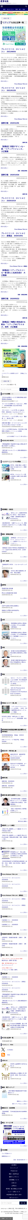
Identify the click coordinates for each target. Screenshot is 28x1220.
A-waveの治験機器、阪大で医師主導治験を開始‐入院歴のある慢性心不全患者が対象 (18, 1025)
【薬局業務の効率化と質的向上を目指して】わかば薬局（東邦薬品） (18, 625)
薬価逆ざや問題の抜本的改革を (10, 610)
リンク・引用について (14, 1191)
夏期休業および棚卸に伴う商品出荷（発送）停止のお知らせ (18, 1075)
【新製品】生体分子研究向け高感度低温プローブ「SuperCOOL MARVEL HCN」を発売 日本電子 (14, 549)
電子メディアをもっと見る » (19, 1103)
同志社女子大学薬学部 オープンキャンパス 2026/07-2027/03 (18, 765)
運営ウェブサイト (14, 1176)
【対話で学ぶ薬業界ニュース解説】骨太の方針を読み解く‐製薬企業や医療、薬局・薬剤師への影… (14, 837)
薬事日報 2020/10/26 (10, 175)
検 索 (23, 389)
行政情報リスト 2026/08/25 (10, 924)
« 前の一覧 (6, 18)
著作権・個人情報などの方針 (14, 1188)
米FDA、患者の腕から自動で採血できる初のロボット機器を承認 (18, 466)
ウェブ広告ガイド (7, 1153)
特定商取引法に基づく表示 (14, 1194)
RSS (8, 1055)
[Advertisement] (14, 497)
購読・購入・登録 (20, 9)
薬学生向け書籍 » (22, 821)
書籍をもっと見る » (22, 1101)
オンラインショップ (7, 965)
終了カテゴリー (14, 1197)
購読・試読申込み (14, 1174)
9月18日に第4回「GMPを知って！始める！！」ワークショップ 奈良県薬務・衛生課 (14, 718)
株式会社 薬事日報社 (14, 1211)
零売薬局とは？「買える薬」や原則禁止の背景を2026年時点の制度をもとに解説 (18, 853)
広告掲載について (14, 1179)
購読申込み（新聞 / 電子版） (10, 960)
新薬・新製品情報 (22, 170)
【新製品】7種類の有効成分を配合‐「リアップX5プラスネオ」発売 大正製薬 (13, 324)
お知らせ (14, 1182)
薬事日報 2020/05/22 (10, 299)
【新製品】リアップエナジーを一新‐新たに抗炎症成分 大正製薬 (13, 272)
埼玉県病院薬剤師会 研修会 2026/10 (13, 735)
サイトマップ (14, 1168)
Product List (14, 1171)
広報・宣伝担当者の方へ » (20, 1159)
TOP (3, 1218)
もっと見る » (23, 457)
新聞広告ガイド (6, 1156)
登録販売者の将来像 (7, 588)
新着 (4, 9)
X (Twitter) (10, 1049)
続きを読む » (4, 81)
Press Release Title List (20, 84)
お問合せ (14, 1185)
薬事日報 (24, 142)
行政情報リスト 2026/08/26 (10, 920)
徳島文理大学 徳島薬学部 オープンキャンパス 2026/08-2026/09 (18, 756)
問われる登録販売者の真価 (9, 593)
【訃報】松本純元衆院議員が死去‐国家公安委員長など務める (18, 652)
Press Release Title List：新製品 (18, 266)
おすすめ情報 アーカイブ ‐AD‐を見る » (17, 436)
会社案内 (14, 1165)
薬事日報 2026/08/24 (8, 785)
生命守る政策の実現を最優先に (10, 605)
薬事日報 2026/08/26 (8, 781)
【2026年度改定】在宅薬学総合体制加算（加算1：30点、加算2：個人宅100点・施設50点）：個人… (14, 863)
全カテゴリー (10, 9)
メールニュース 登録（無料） (10, 969)
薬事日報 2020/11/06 (10, 123)
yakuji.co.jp (3, 1208)
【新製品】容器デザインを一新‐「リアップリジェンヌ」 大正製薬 (13, 148)
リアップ (6, 22)
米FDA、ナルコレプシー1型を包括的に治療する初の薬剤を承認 (18, 476)
